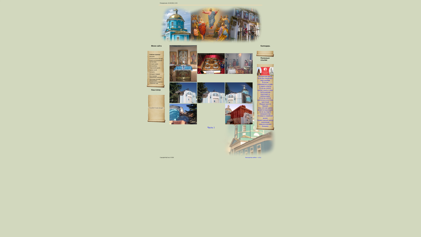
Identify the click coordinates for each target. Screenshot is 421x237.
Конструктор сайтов (250, 157)
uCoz (259, 157)
